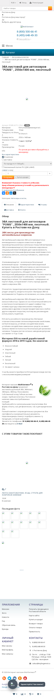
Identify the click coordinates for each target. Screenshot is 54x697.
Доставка (8, 160)
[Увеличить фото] (3, 489)
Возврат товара (36, 623)
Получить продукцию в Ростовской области (38, 610)
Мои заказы (7, 646)
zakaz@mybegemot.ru (41, 663)
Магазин (5, 609)
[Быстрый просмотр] (5, 489)
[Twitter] (9, 678)
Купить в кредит (36, 619)
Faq (3, 621)
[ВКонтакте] (3, 193)
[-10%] (27, 99)
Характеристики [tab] (27, 204)
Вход (24, 2)
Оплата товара (35, 627)
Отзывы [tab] (43, 204)
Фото (4, 613)
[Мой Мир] (10, 193)
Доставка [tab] (10, 210)
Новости (5, 617)
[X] (14, 193)
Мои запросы (7, 654)
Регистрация (38, 2)
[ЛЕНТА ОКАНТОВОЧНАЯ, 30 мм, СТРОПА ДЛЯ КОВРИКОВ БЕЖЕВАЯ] (27, 463)
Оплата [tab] (22, 210)
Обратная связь (8, 625)
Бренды (5, 629)
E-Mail (19, 423)
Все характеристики (10, 154)
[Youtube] (25, 678)
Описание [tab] (10, 204)
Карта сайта (34, 615)
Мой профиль (7, 650)
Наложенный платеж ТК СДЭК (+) (19, 167)
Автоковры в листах (18, 198)
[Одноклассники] (7, 193)
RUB (13, 2)
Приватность (34, 631)
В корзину (8, 177)
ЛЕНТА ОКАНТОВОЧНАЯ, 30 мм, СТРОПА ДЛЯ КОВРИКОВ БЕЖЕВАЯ (22, 494)
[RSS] (4, 678)
